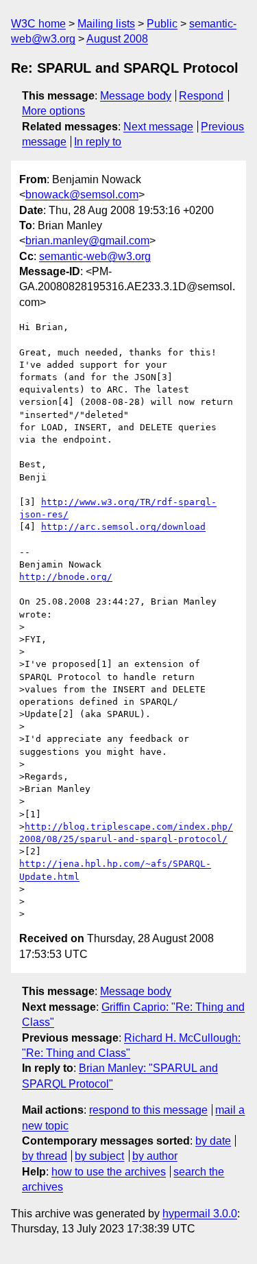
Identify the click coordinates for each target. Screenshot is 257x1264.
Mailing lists (106, 24)
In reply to (97, 142)
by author (155, 1156)
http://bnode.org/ (65, 577)
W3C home (38, 24)
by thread (44, 1156)
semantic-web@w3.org (95, 256)
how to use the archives (108, 1172)
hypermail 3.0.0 (199, 1213)
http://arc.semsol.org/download (123, 527)
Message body (135, 96)
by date (213, 1141)
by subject (99, 1156)
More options (53, 111)
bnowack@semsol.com (81, 194)
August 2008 (117, 39)
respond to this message (148, 1110)
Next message (158, 126)
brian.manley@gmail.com (87, 240)
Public (162, 24)
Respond (201, 96)
